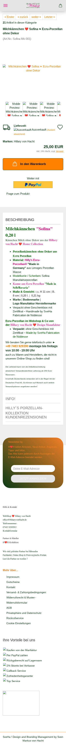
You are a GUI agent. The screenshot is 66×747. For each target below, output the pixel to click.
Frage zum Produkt (18, 193)
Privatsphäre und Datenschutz (23, 612)
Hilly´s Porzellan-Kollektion (24, 409)
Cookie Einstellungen (18, 623)
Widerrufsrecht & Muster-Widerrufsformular (21, 600)
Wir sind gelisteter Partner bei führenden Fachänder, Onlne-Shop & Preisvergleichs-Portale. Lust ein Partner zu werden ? (25, 555)
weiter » (36, 16)
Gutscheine (13, 582)
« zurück (23, 16)
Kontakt (10, 587)
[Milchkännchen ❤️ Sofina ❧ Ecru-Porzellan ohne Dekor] (33, 68)
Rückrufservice (15, 618)
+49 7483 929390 (17, 346)
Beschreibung (20, 220)
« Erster (9, 16)
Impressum (12, 576)
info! (10, 399)
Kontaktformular (10, 530)
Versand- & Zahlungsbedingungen (26, 592)
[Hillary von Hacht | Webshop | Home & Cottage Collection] (33, 5)
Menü (5, 5)
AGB (9, 607)
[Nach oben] (55, 741)
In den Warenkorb (33, 164)
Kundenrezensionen (26, 417)
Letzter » (49, 16)
